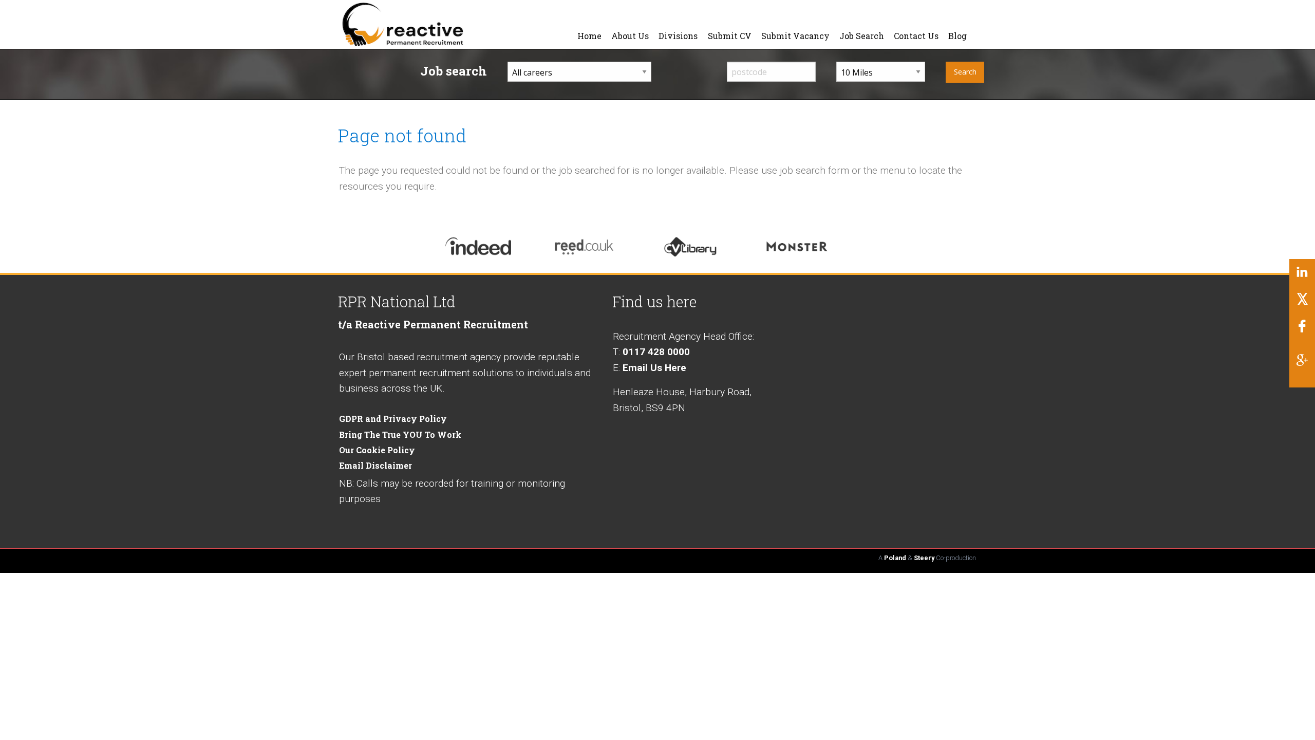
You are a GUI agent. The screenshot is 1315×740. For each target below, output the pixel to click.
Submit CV (730, 35)
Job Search (861, 35)
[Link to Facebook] (1302, 330)
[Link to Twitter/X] (1302, 303)
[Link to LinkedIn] (1302, 276)
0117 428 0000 (656, 352)
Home (589, 35)
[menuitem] (590, 36)
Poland (895, 558)
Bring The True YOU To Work (400, 434)
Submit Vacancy (795, 35)
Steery (924, 558)
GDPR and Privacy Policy (393, 418)
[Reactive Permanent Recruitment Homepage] (424, 23)
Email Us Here (654, 368)
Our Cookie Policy (377, 450)
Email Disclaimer (375, 465)
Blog (957, 35)
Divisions (678, 35)
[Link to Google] (1302, 364)
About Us (630, 35)
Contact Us (916, 35)
